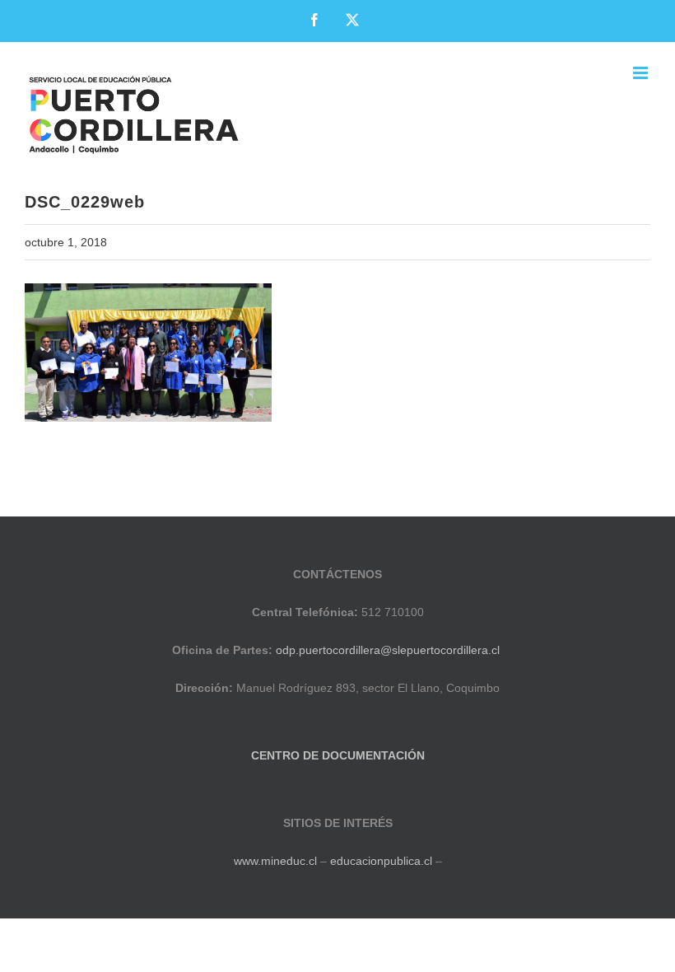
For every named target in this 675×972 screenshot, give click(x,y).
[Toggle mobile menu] (641, 73)
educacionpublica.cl (381, 860)
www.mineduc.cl (275, 860)
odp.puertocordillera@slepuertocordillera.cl (388, 650)
